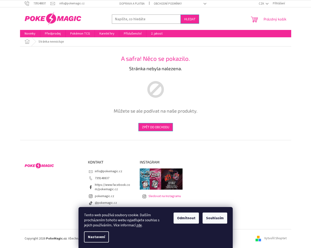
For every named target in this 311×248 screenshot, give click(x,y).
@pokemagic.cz (106, 203)
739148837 (102, 178)
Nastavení (96, 236)
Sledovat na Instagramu (164, 196)
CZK (262, 4)
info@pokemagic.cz (108, 171)
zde (139, 225)
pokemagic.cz (104, 196)
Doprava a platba (132, 4)
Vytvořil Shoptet (275, 238)
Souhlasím (215, 218)
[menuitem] (30, 33)
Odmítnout (186, 218)
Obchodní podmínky (168, 4)
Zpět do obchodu (155, 127)
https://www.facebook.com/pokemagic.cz (112, 187)
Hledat (189, 19)
